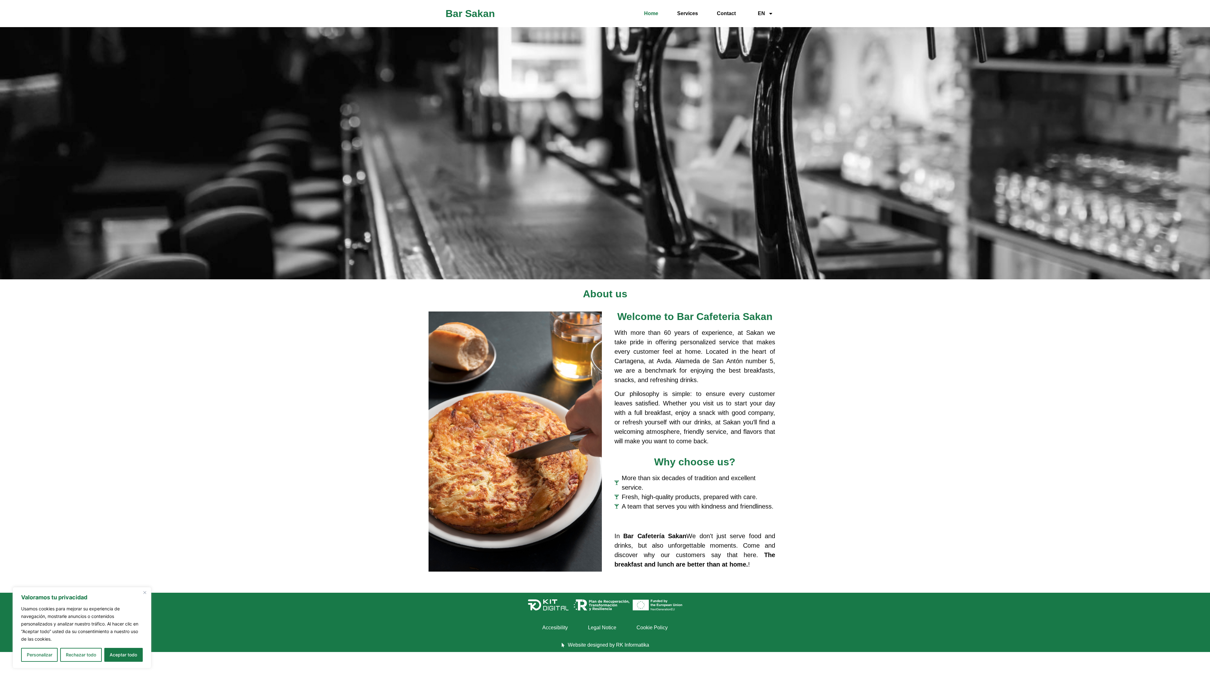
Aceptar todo (123, 654)
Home (651, 13)
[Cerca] (144, 592)
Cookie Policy (652, 627)
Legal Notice (602, 627)
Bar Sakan (470, 13)
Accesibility (555, 627)
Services (687, 13)
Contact (726, 13)
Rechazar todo (81, 654)
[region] (82, 627)
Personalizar (39, 654)
